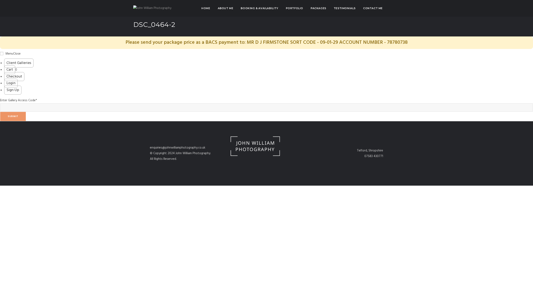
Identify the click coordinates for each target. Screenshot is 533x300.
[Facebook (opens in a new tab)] (391, 8)
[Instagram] (273, 164)
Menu (9, 53)
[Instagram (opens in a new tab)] (398, 8)
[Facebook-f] (260, 164)
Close (17, 53)
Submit (13, 116)
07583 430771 (373, 156)
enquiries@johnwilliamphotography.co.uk (177, 147)
